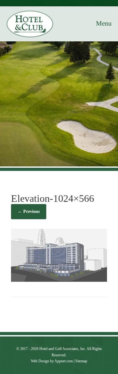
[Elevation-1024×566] (59, 280)
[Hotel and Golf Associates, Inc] (29, 23)
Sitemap (81, 361)
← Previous (29, 211)
